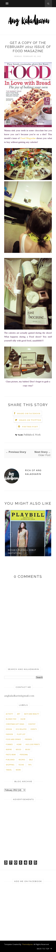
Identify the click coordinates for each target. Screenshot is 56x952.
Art (18, 714)
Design (9, 729)
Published (29, 434)
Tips (29, 765)
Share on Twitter (30, 420)
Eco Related (21, 729)
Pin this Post (30, 426)
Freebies (28, 739)
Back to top (43, 949)
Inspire (9, 749)
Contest (32, 724)
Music (27, 749)
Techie (21, 765)
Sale (31, 759)
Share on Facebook (28, 413)
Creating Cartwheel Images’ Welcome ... (25, 551)
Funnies (9, 744)
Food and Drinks (13, 739)
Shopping (10, 765)
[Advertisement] (23, 835)
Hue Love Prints (33, 744)
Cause (22, 719)
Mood (18, 749)
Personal (24, 754)
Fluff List (21, 734)
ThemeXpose (27, 944)
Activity (9, 714)
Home (19, 744)
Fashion (9, 734)
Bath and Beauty (31, 714)
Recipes (22, 759)
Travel (9, 770)
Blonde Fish (11, 719)
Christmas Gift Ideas (15, 724)
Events (34, 729)
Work (38, 434)
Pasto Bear (11, 754)
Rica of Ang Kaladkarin (33, 472)
